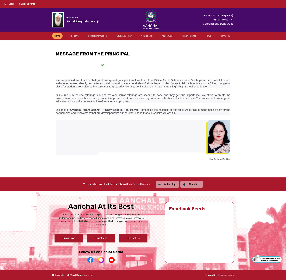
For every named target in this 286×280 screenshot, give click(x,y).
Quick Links (69, 238)
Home (57, 36)
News (208, 36)
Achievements (189, 36)
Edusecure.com (226, 275)
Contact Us (225, 36)
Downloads (101, 238)
